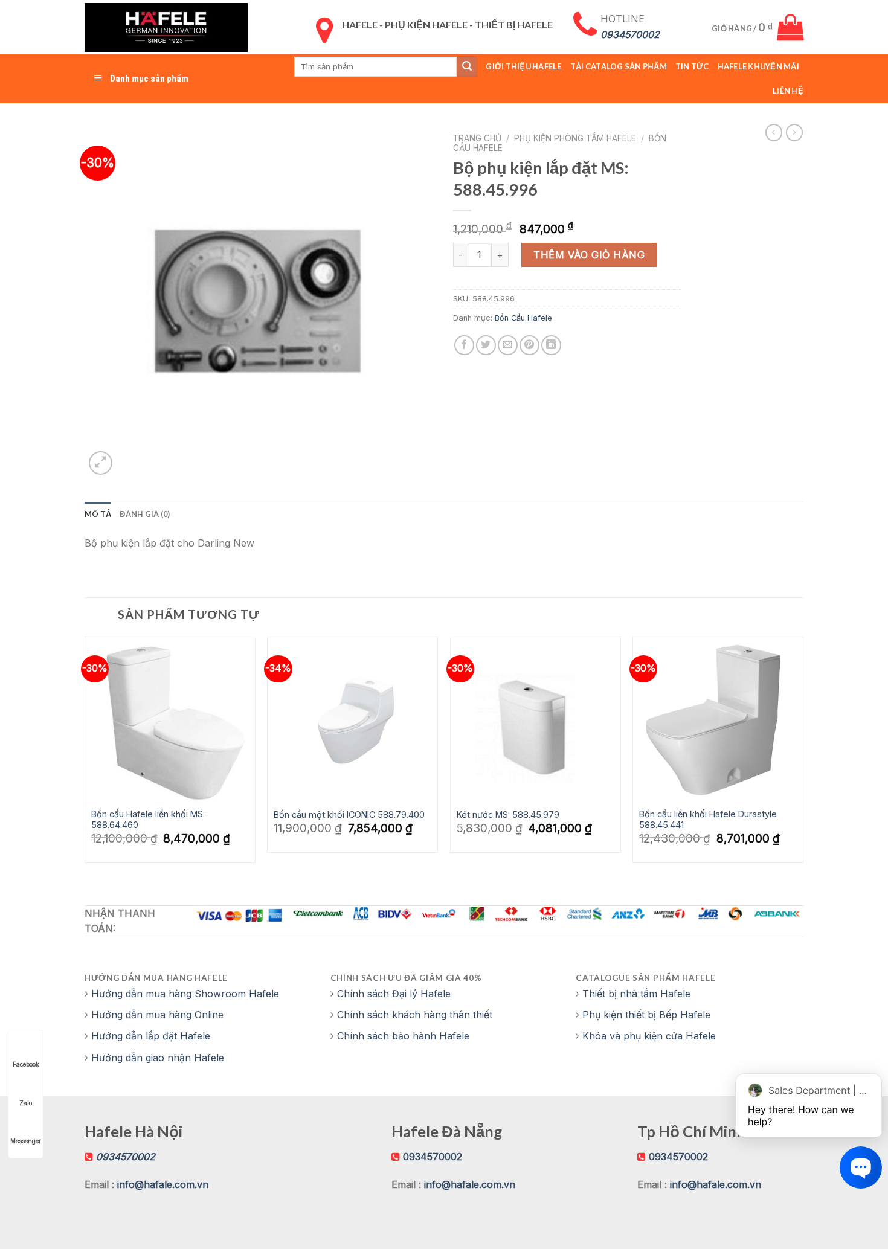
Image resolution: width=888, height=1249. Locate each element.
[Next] (803, 754)
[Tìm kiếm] (467, 66)
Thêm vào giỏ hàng (589, 255)
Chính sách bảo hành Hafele (403, 1036)
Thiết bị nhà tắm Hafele (636, 993)
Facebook (26, 1064)
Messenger (25, 1141)
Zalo (25, 1102)
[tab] (98, 514)
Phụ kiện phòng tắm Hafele (575, 138)
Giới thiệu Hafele (523, 66)
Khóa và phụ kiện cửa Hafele (649, 1036)
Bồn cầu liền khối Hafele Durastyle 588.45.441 (708, 819)
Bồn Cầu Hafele (523, 318)
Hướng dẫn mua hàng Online (157, 1015)
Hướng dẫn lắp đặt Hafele (150, 1036)
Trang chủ (477, 138)
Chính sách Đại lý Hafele (394, 993)
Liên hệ (788, 90)
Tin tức (692, 66)
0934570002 (432, 1157)
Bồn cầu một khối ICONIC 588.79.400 (349, 814)
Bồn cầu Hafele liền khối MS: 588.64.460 (148, 819)
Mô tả (98, 514)
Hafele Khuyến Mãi (758, 66)
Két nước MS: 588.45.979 (508, 814)
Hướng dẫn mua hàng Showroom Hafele (185, 993)
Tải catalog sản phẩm (618, 66)
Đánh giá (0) (145, 514)
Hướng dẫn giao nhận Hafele (157, 1058)
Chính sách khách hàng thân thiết (414, 1015)
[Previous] (85, 754)
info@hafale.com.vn (162, 1184)
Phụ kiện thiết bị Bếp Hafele (646, 1015)
